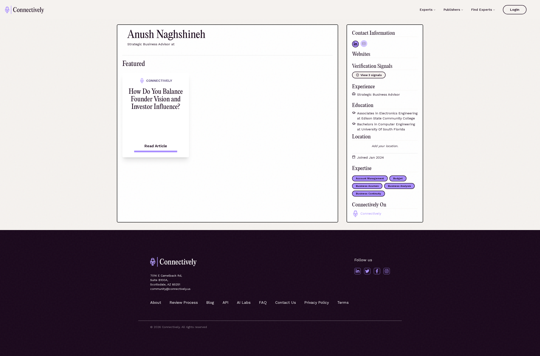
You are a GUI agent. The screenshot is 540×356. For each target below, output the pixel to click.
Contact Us (285, 302)
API (225, 302)
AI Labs (244, 302)
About (155, 302)
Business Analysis (399, 186)
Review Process (184, 302)
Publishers (451, 10)
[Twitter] (367, 271)
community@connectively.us (170, 288)
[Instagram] (386, 271)
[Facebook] (377, 271)
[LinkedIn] (357, 271)
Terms (343, 302)
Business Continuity (368, 193)
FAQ (263, 302)
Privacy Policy (316, 302)
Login (514, 10)
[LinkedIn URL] (355, 44)
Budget (398, 178)
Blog (210, 302)
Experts (426, 10)
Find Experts (481, 10)
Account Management (370, 178)
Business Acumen (367, 186)
